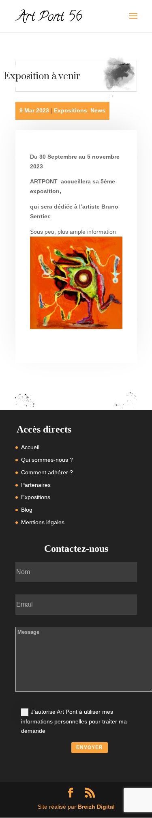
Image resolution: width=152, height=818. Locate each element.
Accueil (30, 447)
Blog (26, 509)
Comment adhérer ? (47, 472)
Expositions (70, 110)
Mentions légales (42, 522)
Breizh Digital (96, 806)
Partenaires (36, 485)
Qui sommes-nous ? (47, 459)
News (97, 110)
